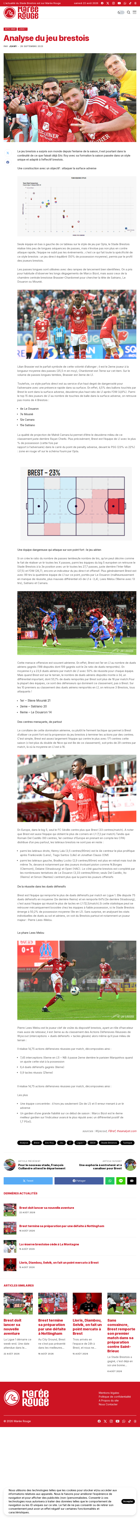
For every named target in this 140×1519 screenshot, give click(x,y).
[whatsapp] (125, 3)
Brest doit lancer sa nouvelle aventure (46, 1208)
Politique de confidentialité (115, 1396)
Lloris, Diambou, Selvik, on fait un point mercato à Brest (59, 1262)
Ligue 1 (22, 29)
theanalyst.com (126, 1131)
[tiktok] (130, 3)
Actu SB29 (10, 29)
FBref (111, 1131)
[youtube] (119, 3)
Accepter (128, 1501)
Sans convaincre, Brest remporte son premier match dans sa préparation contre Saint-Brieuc (121, 1335)
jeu (61, 1142)
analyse (24, 1142)
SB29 (93, 1142)
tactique (127, 1142)
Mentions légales (109, 1392)
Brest (37, 1142)
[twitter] (107, 3)
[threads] (135, 3)
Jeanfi (13, 46)
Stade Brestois (109, 1142)
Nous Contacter (108, 1404)
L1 (70, 1142)
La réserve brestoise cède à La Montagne (49, 1244)
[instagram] (113, 3)
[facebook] (102, 3)
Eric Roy (49, 1142)
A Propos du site (109, 1400)
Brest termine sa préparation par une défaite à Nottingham (61, 1226)
